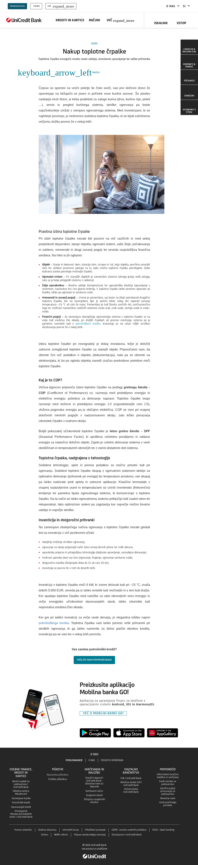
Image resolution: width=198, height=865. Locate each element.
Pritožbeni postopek (95, 829)
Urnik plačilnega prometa (167, 804)
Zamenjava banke (21, 798)
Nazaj (59, 72)
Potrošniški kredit (21, 802)
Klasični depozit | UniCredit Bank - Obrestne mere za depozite (94, 782)
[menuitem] (189, 47)
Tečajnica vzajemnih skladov (94, 801)
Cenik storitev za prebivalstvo (167, 783)
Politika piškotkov (57, 779)
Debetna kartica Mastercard (21, 792)
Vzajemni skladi (94, 795)
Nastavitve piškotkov (57, 774)
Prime (36, 6)
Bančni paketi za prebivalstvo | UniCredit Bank (21, 784)
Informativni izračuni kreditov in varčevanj (167, 776)
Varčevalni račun (94, 790)
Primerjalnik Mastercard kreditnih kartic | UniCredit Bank (21, 814)
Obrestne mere (167, 798)
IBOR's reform (61, 834)
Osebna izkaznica (47, 829)
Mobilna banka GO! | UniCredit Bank (131, 784)
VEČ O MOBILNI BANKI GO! (103, 713)
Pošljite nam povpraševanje (94, 659)
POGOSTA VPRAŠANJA (112, 760)
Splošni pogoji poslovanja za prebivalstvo (167, 791)
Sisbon (44, 834)
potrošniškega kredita (54, 623)
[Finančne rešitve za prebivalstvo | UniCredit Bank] (24, 20)
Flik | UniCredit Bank (131, 778)
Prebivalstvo (17, 6)
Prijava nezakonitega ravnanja (90, 834)
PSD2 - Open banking (163, 829)
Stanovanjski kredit (21, 806)
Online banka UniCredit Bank (131, 790)
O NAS (92, 760)
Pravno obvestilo (23, 829)
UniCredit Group (70, 829)
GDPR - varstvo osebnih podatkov (129, 829)
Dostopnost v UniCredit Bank (127, 834)
